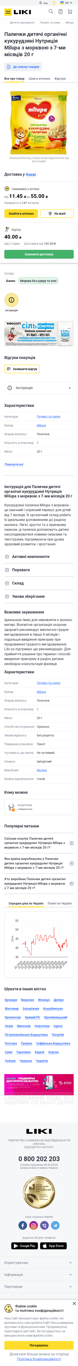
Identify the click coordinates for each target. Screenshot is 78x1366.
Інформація (13, 1275)
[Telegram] (55, 1225)
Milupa (41, 425)
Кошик (70, 11)
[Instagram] (33, 1225)
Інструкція (24, 388)
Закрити (74, 1303)
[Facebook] (22, 1225)
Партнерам (13, 1287)
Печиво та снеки (48, 416)
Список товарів (60, 11)
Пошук (51, 11)
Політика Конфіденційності (39, 1359)
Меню (8, 12)
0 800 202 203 (39, 1159)
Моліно (42, 770)
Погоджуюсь (39, 1345)
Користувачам (16, 1263)
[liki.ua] (22, 12)
